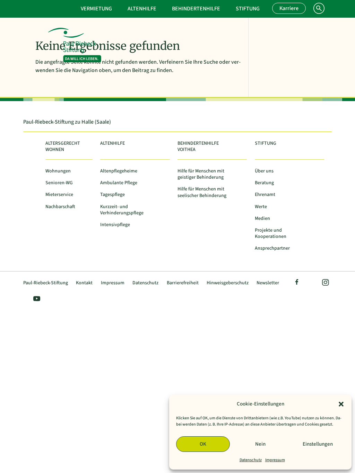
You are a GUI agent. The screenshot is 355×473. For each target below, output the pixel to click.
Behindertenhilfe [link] (196, 8)
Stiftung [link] (248, 8)
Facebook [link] (297, 283)
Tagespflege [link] (112, 194)
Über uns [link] (264, 171)
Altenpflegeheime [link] (118, 171)
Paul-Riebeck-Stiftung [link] (45, 283)
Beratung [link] (264, 183)
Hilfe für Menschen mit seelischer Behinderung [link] (202, 192)
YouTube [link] (35, 299)
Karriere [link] (288, 8)
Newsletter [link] (268, 283)
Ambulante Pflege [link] (118, 183)
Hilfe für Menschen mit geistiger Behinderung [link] (201, 174)
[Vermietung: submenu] (122, 8)
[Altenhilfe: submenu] (166, 8)
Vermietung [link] (96, 8)
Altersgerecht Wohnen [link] (62, 146)
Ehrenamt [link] (265, 194)
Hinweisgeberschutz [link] (228, 283)
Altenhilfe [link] (142, 8)
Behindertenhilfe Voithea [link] (198, 146)
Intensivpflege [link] (115, 225)
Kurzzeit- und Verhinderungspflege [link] (122, 210)
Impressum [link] (275, 460)
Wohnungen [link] (58, 171)
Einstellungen (318, 444)
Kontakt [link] (84, 283)
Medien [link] (262, 218)
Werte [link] (261, 207)
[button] (341, 404)
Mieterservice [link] (59, 194)
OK (203, 444)
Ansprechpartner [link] (272, 248)
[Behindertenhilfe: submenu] (230, 8)
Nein (260, 444)
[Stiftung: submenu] (269, 8)
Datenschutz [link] (251, 460)
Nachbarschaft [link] (60, 207)
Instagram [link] (325, 283)
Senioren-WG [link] (59, 183)
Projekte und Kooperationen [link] (270, 233)
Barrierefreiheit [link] (183, 283)
